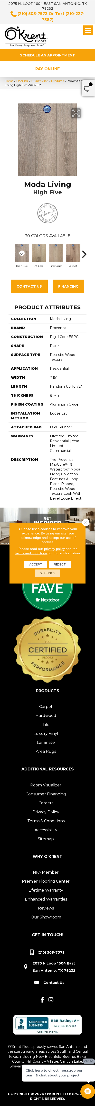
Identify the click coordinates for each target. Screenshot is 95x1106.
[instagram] (51, 1000)
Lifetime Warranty (45, 890)
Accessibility (46, 830)
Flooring (22, 81)
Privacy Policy (45, 812)
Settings (47, 573)
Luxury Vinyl (39, 81)
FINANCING (68, 286)
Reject (60, 564)
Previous (11, 251)
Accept (35, 564)
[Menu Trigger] (88, 30)
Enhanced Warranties (46, 899)
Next (84, 251)
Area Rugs (46, 751)
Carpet (46, 706)
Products (57, 81)
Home (9, 81)
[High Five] (21, 253)
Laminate (46, 742)
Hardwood (46, 715)
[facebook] (42, 1000)
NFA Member (46, 872)
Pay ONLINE (47, 69)
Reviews (46, 908)
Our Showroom (46, 917)
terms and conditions (31, 553)
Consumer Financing (46, 794)
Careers (45, 803)
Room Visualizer (45, 785)
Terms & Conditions (46, 821)
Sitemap (46, 839)
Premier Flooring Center (46, 881)
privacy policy (54, 548)
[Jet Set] (73, 253)
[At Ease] (39, 253)
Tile (45, 724)
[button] (47, 55)
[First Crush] (56, 253)
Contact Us (29, 286)
